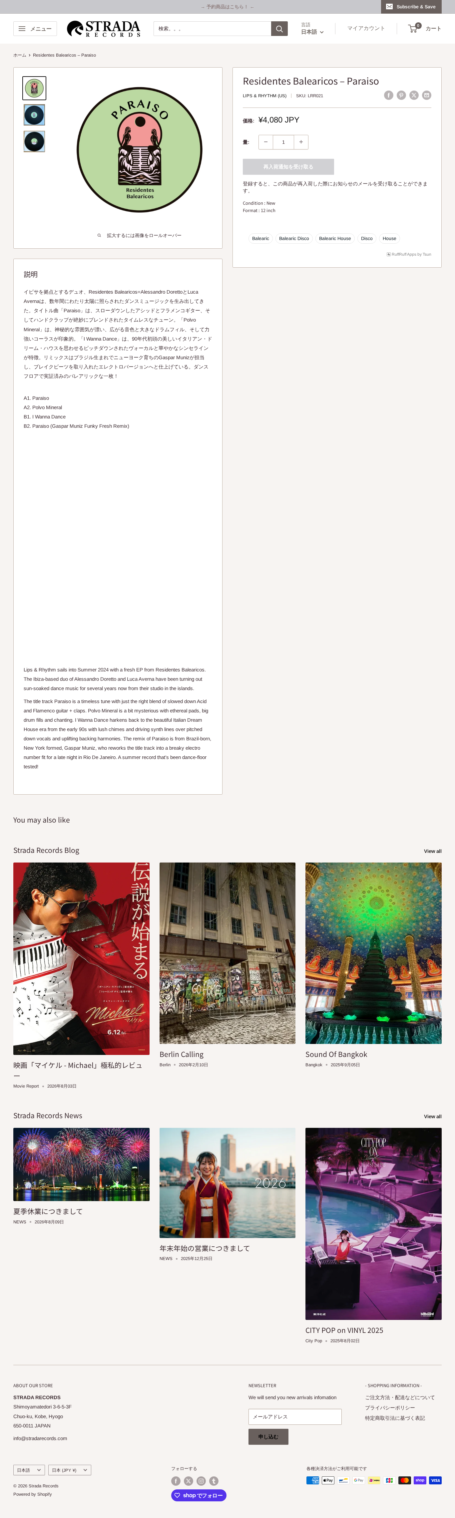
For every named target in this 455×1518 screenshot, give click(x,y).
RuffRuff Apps (404, 254)
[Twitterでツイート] (414, 95)
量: (246, 141)
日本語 (23, 1470)
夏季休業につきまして (48, 1211)
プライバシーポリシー (390, 1407)
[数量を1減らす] (266, 142)
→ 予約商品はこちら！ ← (227, 6)
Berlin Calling (182, 1054)
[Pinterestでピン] (401, 95)
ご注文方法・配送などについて (400, 1397)
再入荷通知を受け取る (288, 166)
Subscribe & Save (416, 6)
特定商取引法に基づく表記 (395, 1418)
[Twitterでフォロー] (188, 1481)
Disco (367, 238)
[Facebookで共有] (388, 95)
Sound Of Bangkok (336, 1054)
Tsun (427, 254)
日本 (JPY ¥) (64, 1470)
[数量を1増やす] (301, 142)
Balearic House (335, 238)
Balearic (260, 238)
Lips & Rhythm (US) (264, 95)
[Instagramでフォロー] (201, 1481)
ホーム (19, 55)
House (389, 238)
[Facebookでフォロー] (176, 1481)
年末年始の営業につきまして (205, 1248)
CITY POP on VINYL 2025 (344, 1330)
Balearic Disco (294, 238)
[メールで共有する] (426, 95)
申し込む (268, 1436)
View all (433, 851)
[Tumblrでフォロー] (214, 1481)
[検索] (279, 28)
